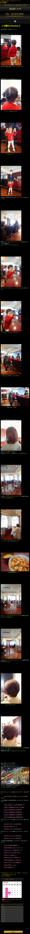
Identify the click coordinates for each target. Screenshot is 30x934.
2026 (4, 907)
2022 (4, 916)
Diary (15, 872)
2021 (4, 918)
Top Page (13, 932)
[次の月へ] (20, 883)
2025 (4, 909)
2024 (4, 911)
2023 (4, 914)
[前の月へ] (15, 883)
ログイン (27, 928)
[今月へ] (17, 883)
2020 (4, 921)
